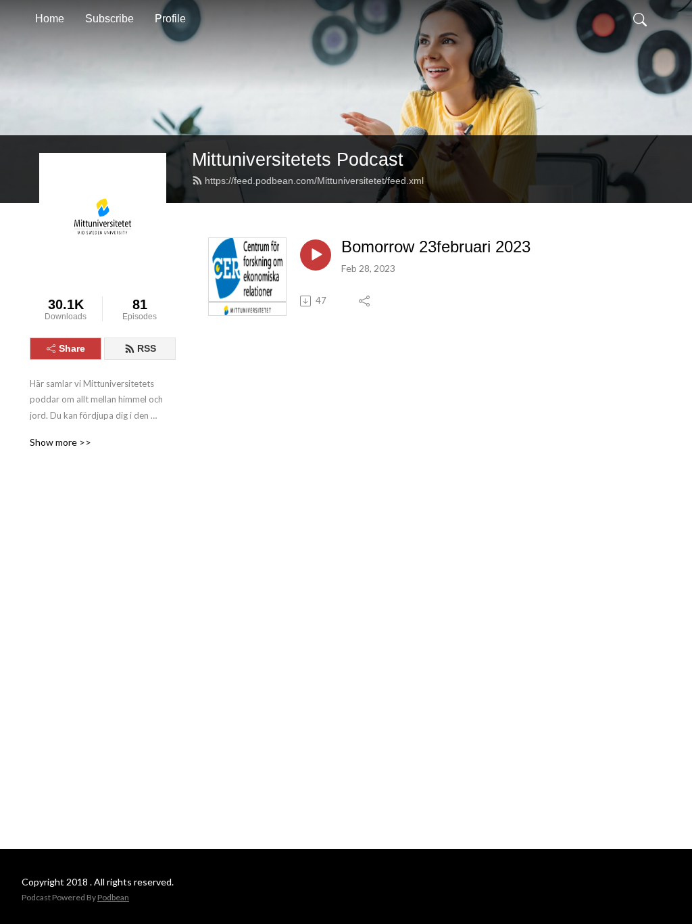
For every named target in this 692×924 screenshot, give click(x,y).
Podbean (113, 897)
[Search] (640, 18)
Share (72, 348)
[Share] (365, 301)
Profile (170, 18)
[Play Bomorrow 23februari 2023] (315, 255)
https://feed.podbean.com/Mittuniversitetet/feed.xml (314, 180)
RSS (146, 348)
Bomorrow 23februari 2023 (435, 246)
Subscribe (109, 18)
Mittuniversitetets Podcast (297, 159)
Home (49, 18)
